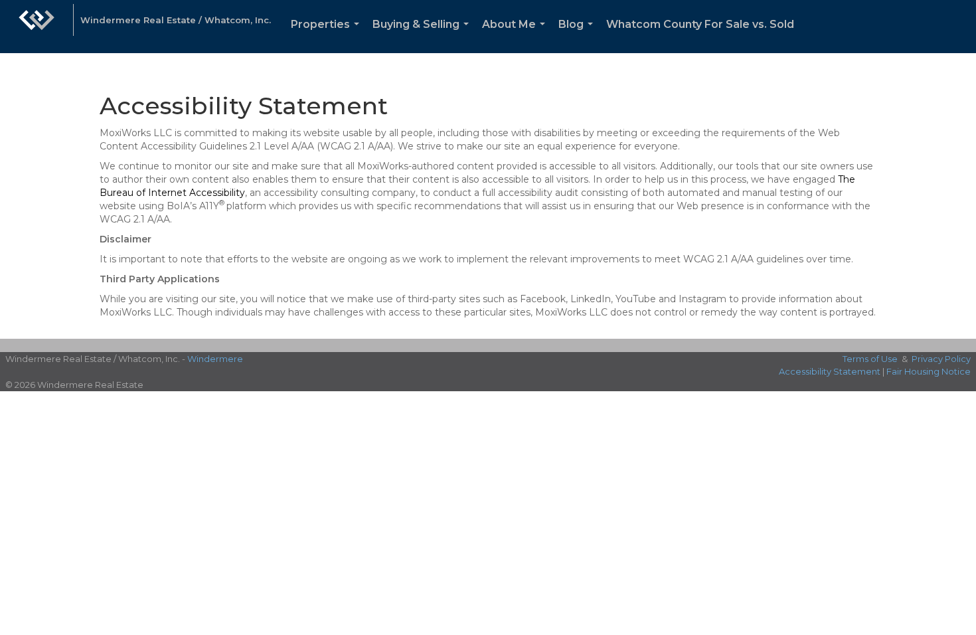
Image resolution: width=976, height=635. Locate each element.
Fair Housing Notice (928, 371)
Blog (578, 35)
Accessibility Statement (829, 371)
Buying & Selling (423, 35)
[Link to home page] (36, 26)
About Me (516, 35)
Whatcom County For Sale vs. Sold (700, 24)
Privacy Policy (941, 358)
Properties (328, 35)
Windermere (215, 358)
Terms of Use (870, 358)
